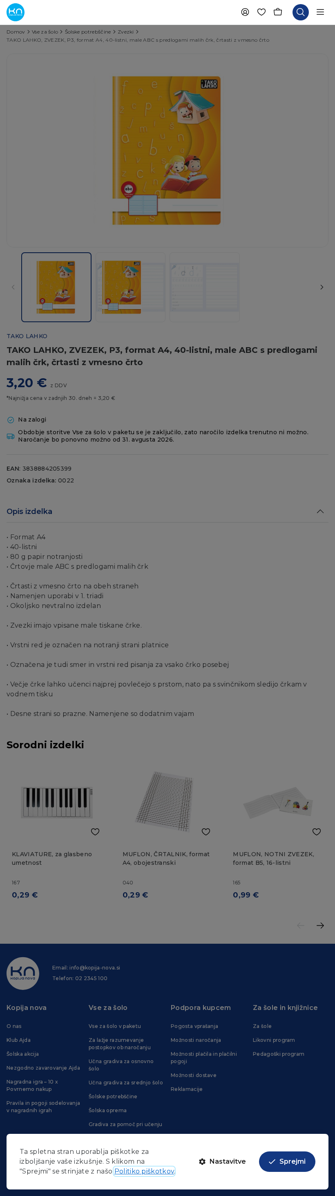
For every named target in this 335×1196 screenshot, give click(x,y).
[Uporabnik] (245, 12)
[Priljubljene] (261, 12)
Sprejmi (292, 1161)
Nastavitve (228, 1161)
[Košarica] (278, 12)
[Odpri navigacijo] (320, 12)
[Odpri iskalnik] (301, 12)
